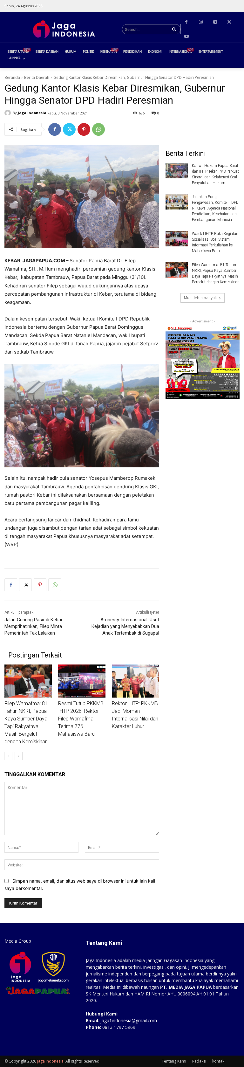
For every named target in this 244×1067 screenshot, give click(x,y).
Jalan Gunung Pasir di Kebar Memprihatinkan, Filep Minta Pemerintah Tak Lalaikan (33, 626)
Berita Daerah (36, 77)
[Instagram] (200, 22)
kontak (218, 1061)
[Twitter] (229, 22)
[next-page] (19, 756)
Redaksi (199, 1061)
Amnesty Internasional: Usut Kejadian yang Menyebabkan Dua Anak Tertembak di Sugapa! (125, 626)
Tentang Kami (174, 1061)
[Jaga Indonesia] (8, 113)
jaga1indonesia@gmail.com (128, 1020)
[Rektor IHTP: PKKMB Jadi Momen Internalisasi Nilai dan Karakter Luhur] (135, 681)
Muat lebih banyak (200, 297)
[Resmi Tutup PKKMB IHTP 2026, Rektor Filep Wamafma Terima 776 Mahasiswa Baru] (81, 681)
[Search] (173, 29)
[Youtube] (186, 36)
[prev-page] (8, 756)
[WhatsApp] (98, 129)
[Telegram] (214, 22)
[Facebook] (186, 22)
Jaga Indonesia (32, 112)
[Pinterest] (84, 129)
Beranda (12, 77)
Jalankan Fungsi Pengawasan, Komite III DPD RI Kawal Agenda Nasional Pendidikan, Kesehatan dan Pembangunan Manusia (215, 208)
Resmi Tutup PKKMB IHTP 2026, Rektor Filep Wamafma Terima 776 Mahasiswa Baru (81, 718)
